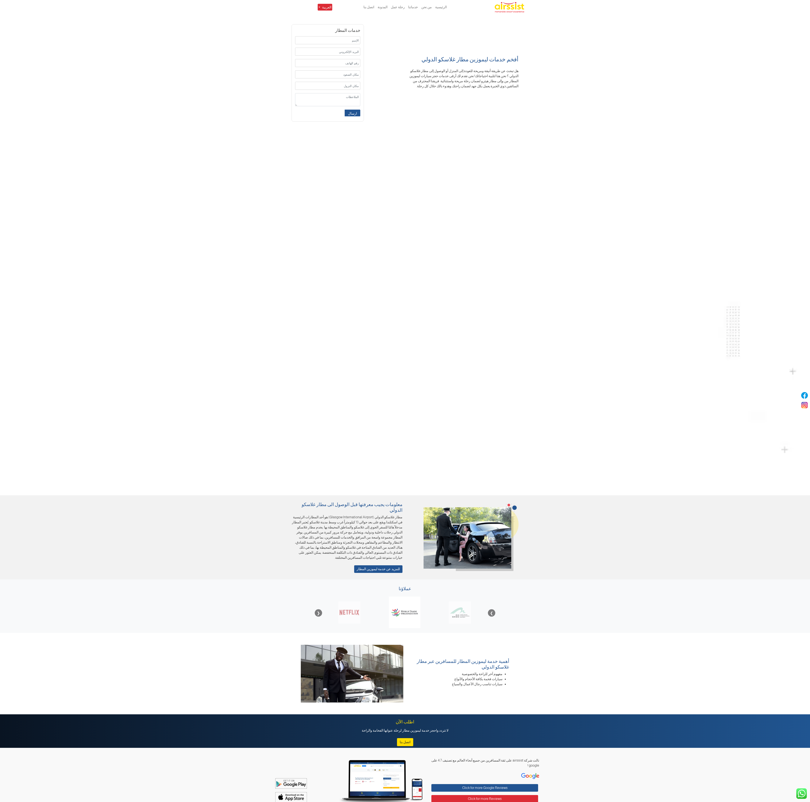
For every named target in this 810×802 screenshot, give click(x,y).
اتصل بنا (405, 742)
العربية (326, 7)
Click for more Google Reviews (485, 788)
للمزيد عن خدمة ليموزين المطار (378, 569)
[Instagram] (804, 405)
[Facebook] (804, 395)
